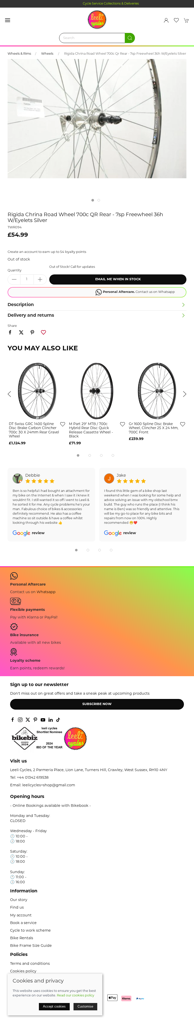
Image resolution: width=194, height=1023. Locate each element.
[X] (27, 719)
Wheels (47, 53)
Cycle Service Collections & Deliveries (97, 3)
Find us (17, 908)
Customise (85, 1006)
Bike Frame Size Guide (31, 946)
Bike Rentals (21, 938)
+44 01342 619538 (32, 778)
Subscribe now (97, 704)
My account (21, 915)
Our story (18, 900)
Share (12, 326)
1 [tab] (93, 201)
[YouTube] (42, 719)
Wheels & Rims (19, 53)
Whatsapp (46, 592)
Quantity (14, 270)
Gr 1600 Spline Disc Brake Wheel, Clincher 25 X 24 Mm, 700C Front (153, 428)
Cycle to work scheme (30, 931)
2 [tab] (100, 201)
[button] (7, 20)
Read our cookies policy (75, 995)
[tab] (78, 455)
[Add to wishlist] (62, 424)
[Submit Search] (130, 38)
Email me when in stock (118, 279)
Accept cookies (54, 1006)
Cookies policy (23, 971)
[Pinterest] (35, 719)
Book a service (23, 923)
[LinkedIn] (50, 719)
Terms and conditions (30, 964)
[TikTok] (58, 719)
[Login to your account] (166, 20)
